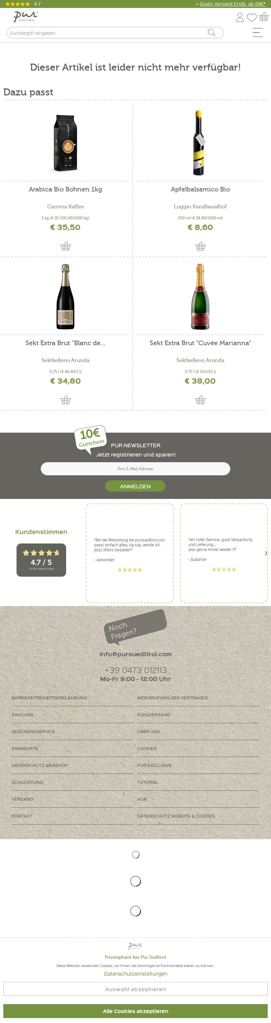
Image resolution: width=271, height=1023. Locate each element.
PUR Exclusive (154, 765)
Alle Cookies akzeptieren (135, 1011)
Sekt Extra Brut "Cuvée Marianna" (200, 343)
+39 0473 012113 (135, 669)
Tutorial (148, 782)
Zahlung (22, 714)
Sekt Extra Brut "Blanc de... (65, 343)
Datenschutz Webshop (40, 765)
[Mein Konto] (240, 16)
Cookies (147, 748)
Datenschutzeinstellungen (135, 973)
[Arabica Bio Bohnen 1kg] (65, 143)
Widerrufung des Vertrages (172, 697)
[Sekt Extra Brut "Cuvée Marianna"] (200, 297)
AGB (142, 799)
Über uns (148, 731)
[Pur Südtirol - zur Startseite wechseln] (26, 17)
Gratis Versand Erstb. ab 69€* (233, 4)
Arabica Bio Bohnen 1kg (65, 189)
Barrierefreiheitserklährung (49, 697)
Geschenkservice (33, 731)
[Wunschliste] (253, 16)
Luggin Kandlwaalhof (200, 207)
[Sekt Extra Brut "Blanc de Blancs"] (65, 297)
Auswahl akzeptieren (135, 989)
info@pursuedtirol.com (135, 653)
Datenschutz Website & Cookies (176, 816)
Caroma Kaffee (65, 207)
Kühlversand (153, 714)
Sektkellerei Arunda (66, 360)
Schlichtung (27, 782)
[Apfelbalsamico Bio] (200, 143)
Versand (22, 799)
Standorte (25, 748)
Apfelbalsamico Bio (200, 189)
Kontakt (22, 816)
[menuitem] (260, 34)
